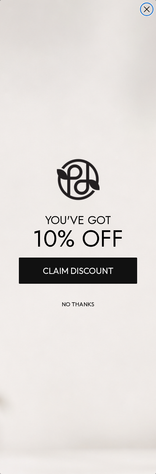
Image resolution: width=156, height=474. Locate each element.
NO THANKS (78, 304)
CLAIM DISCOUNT (78, 270)
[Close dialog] (146, 9)
